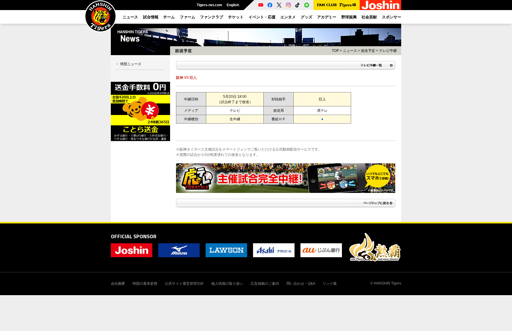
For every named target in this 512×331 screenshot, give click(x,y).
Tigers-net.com (209, 5)
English (233, 5)
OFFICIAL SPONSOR (133, 236)
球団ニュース (130, 64)
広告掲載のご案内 (265, 284)
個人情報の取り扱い (227, 284)
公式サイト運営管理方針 (184, 284)
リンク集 (330, 284)
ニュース (350, 51)
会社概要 (118, 284)
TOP (335, 51)
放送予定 (368, 51)
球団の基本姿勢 (144, 284)
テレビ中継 (388, 51)
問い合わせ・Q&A (301, 284)
